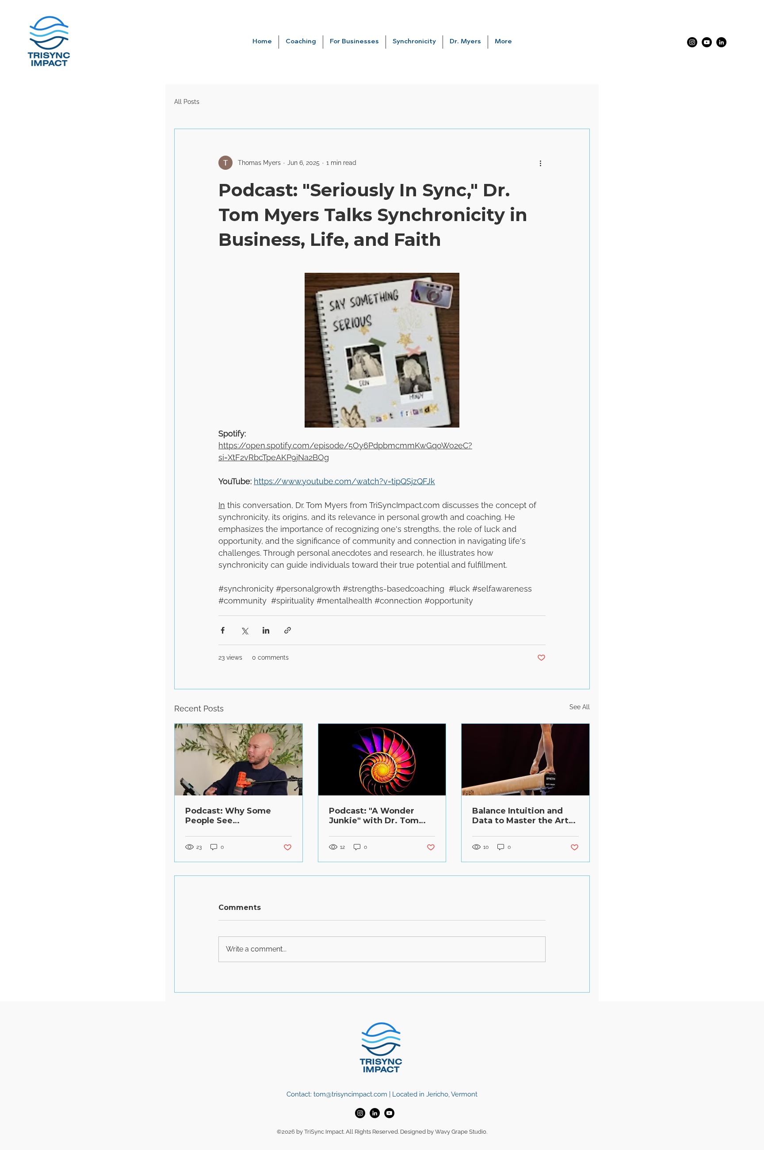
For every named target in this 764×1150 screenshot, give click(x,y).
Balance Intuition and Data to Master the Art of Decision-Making (520, 815)
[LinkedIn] (721, 42)
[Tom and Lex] (238, 759)
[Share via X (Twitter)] (244, 630)
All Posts (186, 101)
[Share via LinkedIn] (266, 630)
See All (579, 707)
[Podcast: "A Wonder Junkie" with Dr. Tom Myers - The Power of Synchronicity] (382, 759)
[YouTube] (707, 42)
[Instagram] (692, 42)
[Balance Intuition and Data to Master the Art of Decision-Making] (525, 759)
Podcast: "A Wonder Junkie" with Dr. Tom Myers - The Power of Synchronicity (374, 815)
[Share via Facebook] (222, 630)
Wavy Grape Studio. (461, 1131)
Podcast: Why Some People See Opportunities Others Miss (231, 815)
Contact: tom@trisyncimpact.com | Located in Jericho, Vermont (382, 1094)
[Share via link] (287, 630)
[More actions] (540, 162)
